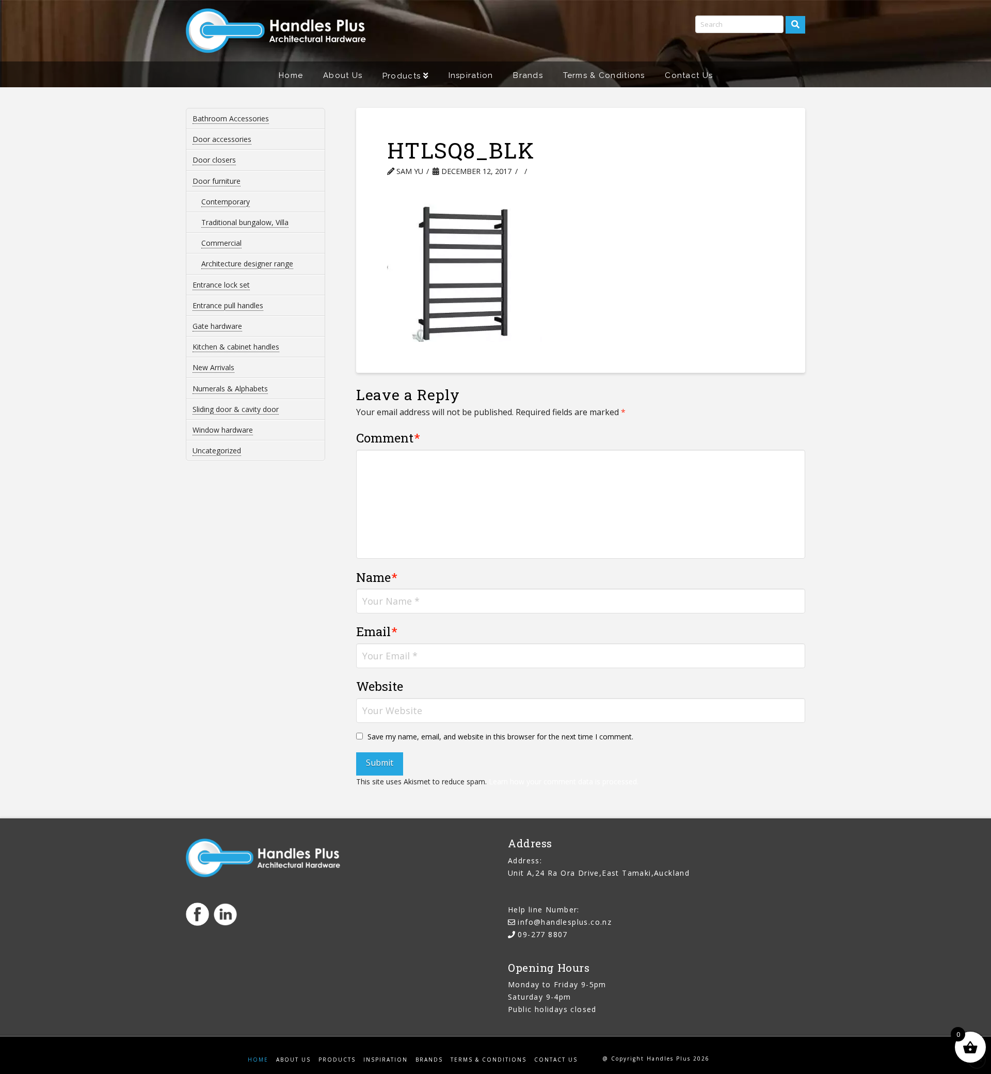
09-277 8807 (542, 934)
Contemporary (225, 202)
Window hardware (223, 430)
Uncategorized (217, 450)
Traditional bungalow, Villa (245, 222)
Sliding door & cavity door (236, 409)
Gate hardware (217, 326)
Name (377, 577)
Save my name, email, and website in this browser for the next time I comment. (500, 736)
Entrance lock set (221, 285)
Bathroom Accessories (231, 118)
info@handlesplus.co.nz (565, 922)
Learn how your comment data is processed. (563, 781)
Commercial (221, 243)
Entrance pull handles (228, 305)
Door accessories (222, 139)
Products (337, 1059)
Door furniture (217, 181)
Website (379, 686)
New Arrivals (213, 367)
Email (377, 631)
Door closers (214, 160)
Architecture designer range (247, 263)
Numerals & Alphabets (230, 388)
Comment (388, 438)
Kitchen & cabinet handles (236, 347)
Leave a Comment (576, 171)
